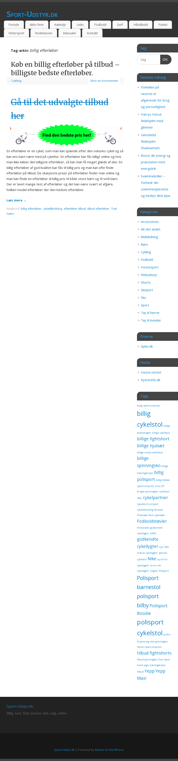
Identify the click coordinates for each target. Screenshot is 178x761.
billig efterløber (31, 209)
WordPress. (116, 750)
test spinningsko (159, 641)
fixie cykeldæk (157, 515)
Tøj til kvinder (151, 320)
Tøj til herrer (150, 312)
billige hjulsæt (151, 446)
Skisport (147, 290)
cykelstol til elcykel (147, 504)
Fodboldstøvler (152, 521)
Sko (143, 297)
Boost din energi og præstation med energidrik (155, 162)
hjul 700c (164, 547)
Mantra (100, 750)
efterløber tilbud (75, 209)
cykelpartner (155, 497)
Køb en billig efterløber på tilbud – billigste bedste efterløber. (65, 68)
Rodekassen (43, 33)
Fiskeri (162, 25)
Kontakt (92, 33)
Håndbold (141, 25)
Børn (144, 244)
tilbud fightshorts (154, 653)
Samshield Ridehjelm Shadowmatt (150, 141)
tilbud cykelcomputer (149, 646)
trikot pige (143, 665)
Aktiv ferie (37, 25)
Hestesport (150, 267)
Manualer (69, 33)
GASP (153, 533)
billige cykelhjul (161, 432)
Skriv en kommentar (104, 81)
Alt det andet (150, 229)
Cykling (16, 81)
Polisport (164, 570)
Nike (152, 559)
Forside (13, 25)
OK (164, 59)
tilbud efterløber (98, 209)
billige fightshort (153, 439)
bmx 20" (160, 486)
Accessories (150, 221)
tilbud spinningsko (147, 659)
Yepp (150, 671)
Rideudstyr (149, 275)
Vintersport (16, 33)
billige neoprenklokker (150, 452)
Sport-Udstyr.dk (32, 14)
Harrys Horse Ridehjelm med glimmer (152, 120)
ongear (154, 570)
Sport (145, 305)
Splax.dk (147, 346)
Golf (120, 25)
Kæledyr (60, 25)
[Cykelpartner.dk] (65, 145)
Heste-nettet (151, 372)
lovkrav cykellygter (147, 552)
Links (80, 25)
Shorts (146, 282)
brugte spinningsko (147, 491)
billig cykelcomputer (148, 405)
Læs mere (16, 200)
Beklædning (149, 237)
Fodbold (100, 25)
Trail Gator (164, 659)
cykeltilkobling (52, 209)
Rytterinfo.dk (150, 380)
